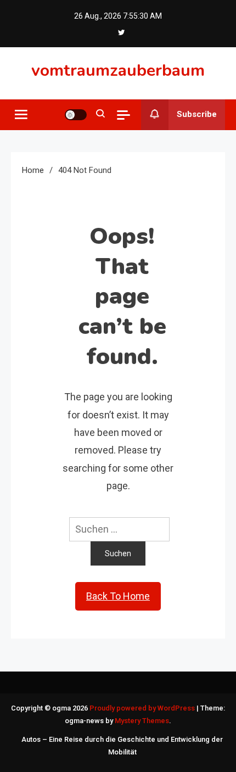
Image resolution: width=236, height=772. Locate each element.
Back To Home (118, 596)
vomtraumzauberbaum (118, 70)
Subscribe (197, 114)
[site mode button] (76, 114)
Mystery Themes (142, 721)
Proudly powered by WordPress (142, 708)
